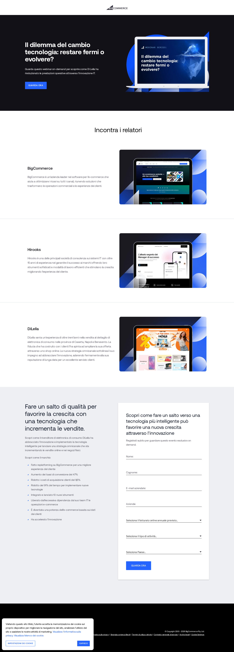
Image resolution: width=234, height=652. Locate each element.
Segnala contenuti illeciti (120, 635)
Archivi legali (185, 635)
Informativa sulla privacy (99, 635)
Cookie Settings (197, 635)
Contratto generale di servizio (166, 635)
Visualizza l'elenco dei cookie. (29, 635)
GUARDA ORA (138, 565)
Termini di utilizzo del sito (142, 635)
